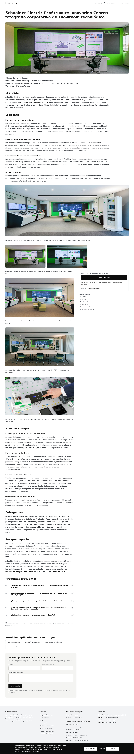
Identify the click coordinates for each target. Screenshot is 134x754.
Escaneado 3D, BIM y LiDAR (74, 737)
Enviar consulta (15, 686)
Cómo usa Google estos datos (30, 751)
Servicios (37, 3)
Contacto (64, 3)
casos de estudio (60, 572)
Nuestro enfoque (85, 302)
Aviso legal (43, 723)
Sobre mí (26, 3)
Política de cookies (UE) (47, 725)
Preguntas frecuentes (87, 309)
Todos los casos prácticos (53, 642)
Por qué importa (85, 307)
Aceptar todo (112, 748)
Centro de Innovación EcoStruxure (34, 102)
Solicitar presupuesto (104, 277)
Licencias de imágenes (47, 733)
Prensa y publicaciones (47, 731)
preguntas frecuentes (32, 623)
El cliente (83, 296)
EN (96, 3)
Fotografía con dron (72, 724)
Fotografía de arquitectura (74, 717)
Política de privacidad (46, 728)
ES (99, 3)
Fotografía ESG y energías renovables (77, 740)
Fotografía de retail (72, 732)
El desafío (83, 299)
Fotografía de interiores (32, 642)
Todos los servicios (13, 647)
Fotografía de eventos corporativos (76, 735)
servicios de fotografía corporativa (19, 572)
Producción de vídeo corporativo (75, 727)
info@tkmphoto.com (109, 3)
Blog (41, 720)
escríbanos (48, 623)
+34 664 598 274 (124, 3)
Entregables (84, 304)
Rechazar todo (90, 748)
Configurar (102, 748)
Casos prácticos (50, 3)
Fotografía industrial (14, 642)
